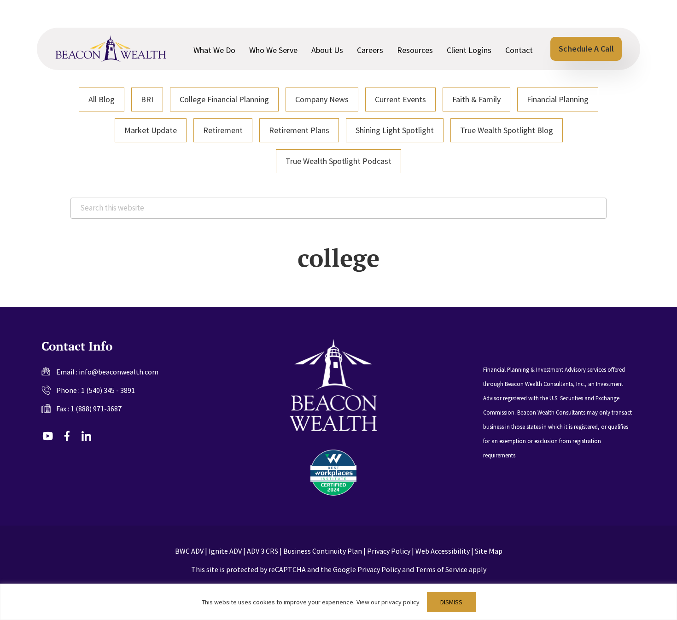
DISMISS (451, 602)
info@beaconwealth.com (118, 371)
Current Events (400, 99)
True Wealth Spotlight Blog (506, 130)
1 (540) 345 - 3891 (108, 390)
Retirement (223, 130)
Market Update (150, 130)
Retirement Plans (299, 130)
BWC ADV (189, 551)
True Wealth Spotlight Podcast (338, 161)
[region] (338, 602)
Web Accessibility (442, 551)
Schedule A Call (586, 48)
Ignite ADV (225, 551)
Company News (322, 99)
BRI (147, 99)
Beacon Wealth (110, 49)
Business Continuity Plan (322, 551)
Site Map (488, 551)
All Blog (101, 99)
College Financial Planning (224, 99)
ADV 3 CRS (262, 551)
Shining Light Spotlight (395, 130)
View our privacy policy (388, 602)
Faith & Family (476, 99)
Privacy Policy (388, 551)
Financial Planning (558, 99)
